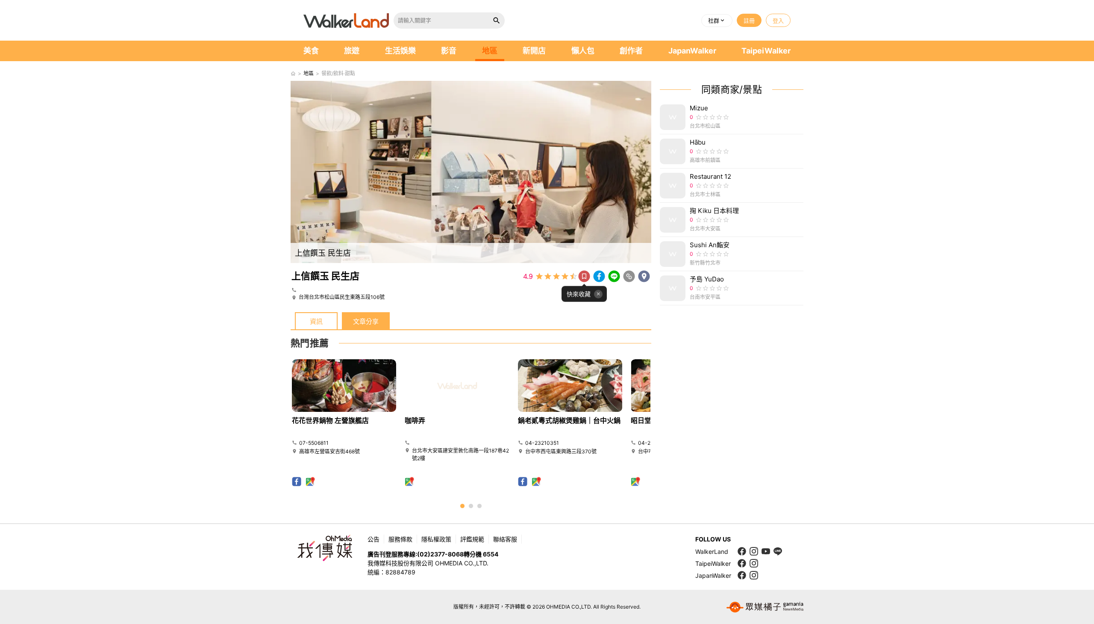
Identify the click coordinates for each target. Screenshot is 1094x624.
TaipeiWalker (766, 50)
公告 (373, 539)
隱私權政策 (436, 539)
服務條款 (400, 539)
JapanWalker (692, 50)
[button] (716, 20)
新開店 (534, 50)
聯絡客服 (505, 539)
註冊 (749, 20)
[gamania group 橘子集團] (764, 606)
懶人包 (582, 50)
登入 (778, 20)
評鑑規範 (472, 539)
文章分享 (366, 321)
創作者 (631, 50)
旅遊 (351, 50)
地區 (489, 50)
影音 (448, 50)
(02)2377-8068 (440, 554)
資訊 (316, 321)
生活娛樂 (400, 50)
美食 (311, 50)
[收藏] (584, 276)
